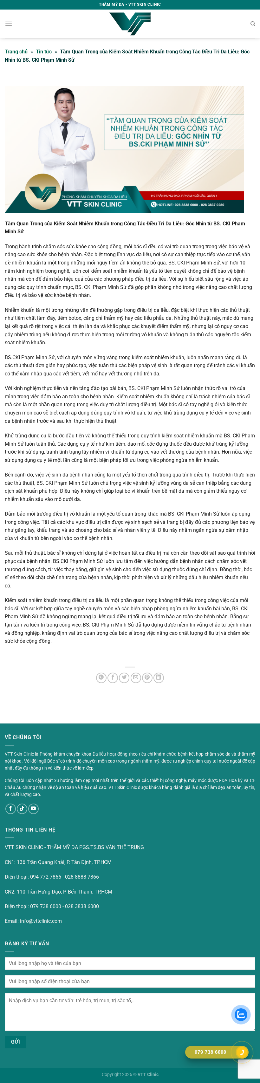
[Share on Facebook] (112, 678)
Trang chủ (16, 52)
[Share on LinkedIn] (158, 678)
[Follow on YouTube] (33, 809)
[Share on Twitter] (124, 678)
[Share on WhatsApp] (101, 678)
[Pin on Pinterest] (147, 678)
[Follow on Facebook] (10, 809)
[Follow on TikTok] (22, 809)
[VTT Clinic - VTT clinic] (130, 24)
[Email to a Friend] (136, 678)
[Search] (252, 24)
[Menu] (8, 23)
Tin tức (44, 52)
